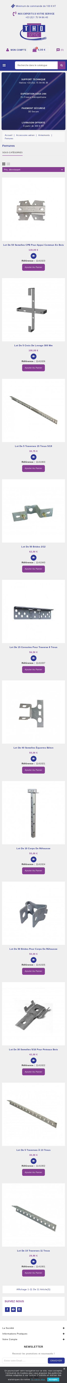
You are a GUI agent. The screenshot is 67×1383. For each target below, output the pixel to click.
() (60, 50)
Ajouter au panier (33, 267)
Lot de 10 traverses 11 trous (33, 1250)
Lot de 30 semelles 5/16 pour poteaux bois (33, 1049)
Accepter (53, 1379)
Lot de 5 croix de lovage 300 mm (33, 345)
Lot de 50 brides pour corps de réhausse (33, 949)
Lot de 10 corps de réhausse (33, 848)
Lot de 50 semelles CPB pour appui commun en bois (33, 245)
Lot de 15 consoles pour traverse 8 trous (33, 647)
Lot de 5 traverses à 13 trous (34, 1150)
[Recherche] (61, 65)
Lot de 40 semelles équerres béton (34, 747)
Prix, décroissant (34, 170)
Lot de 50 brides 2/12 (33, 546)
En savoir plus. (38, 1379)
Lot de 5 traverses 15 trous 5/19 (33, 446)
